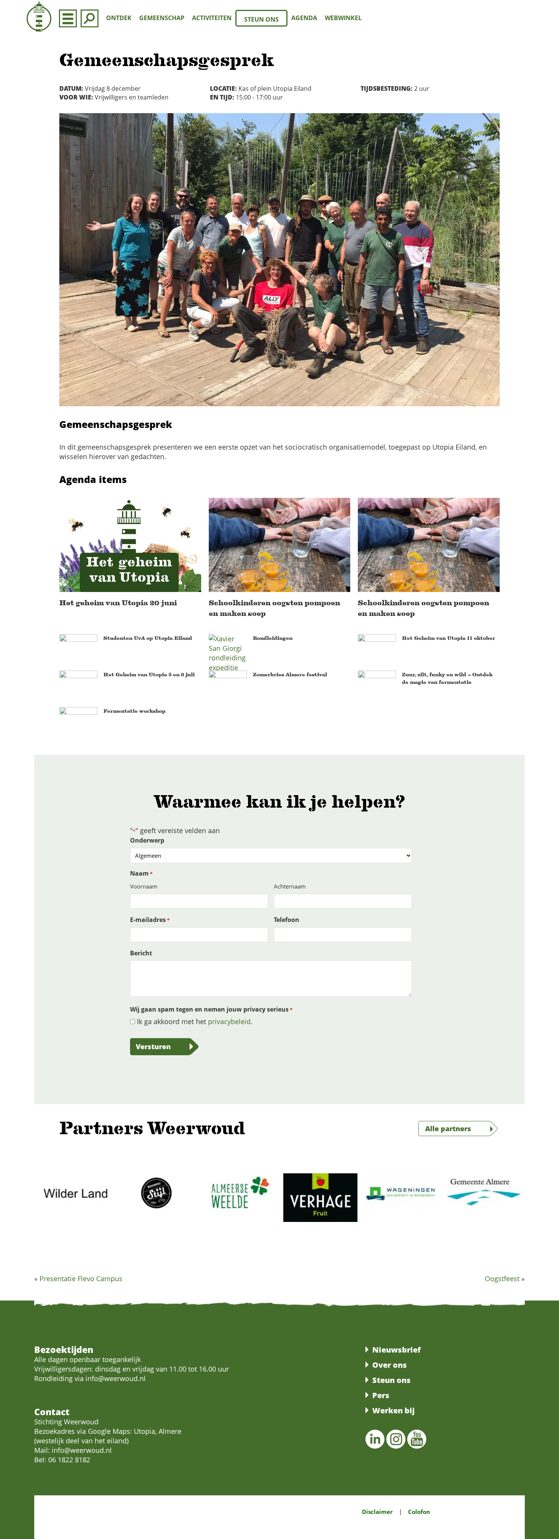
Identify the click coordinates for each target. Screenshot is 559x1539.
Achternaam (290, 886)
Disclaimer (377, 1511)
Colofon (419, 1511)
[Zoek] (89, 18)
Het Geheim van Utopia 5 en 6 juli (149, 674)
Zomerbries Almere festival (290, 674)
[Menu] (68, 18)
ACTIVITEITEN (212, 18)
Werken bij (393, 1410)
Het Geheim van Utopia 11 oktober (448, 638)
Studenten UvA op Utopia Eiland (147, 638)
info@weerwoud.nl (82, 1450)
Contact (52, 1412)
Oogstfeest (502, 1278)
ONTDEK (119, 18)
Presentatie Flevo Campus (81, 1278)
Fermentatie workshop (134, 711)
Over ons (389, 1365)
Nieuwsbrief (396, 1350)
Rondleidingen (272, 638)
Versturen (153, 1046)
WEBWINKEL (343, 18)
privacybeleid (229, 1021)
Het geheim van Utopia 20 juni (118, 602)
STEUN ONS (261, 19)
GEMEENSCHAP (161, 18)
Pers (380, 1395)
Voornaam (143, 886)
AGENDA (304, 18)
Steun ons (391, 1380)
